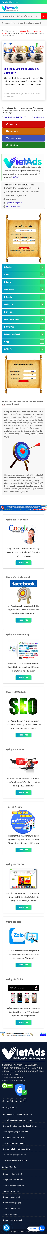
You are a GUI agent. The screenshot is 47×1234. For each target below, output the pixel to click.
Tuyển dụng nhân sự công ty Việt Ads (14, 1137)
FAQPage (15, 177)
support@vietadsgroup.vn (14, 203)
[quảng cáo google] (23, 508)
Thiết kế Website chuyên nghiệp (12, 1203)
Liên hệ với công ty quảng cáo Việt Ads (14, 1155)
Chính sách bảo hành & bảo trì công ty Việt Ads (17, 1149)
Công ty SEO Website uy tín (11, 1191)
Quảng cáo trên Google (17, 519)
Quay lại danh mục (14, 117)
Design (9, 267)
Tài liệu (9, 349)
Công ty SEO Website (16, 692)
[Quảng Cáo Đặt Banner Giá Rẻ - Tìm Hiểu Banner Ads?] (23, 649)
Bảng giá (9, 304)
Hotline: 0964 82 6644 (11, 2)
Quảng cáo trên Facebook (18, 577)
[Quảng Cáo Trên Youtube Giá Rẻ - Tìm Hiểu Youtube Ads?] (23, 764)
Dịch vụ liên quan (12, 319)
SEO (7, 275)
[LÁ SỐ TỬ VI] (23, 238)
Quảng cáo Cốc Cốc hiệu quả (11, 1208)
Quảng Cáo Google (13, 334)
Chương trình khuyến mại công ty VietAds (15, 1160)
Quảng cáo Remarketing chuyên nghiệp (14, 1185)
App (7, 342)
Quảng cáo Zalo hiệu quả (10, 1214)
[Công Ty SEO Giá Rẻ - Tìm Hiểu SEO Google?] (23, 706)
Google (9, 297)
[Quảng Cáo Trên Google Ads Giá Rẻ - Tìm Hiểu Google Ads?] (23, 534)
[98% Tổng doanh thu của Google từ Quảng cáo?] (23, 53)
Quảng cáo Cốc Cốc (15, 864)
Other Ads (10, 327)
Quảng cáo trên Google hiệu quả (12, 1174)
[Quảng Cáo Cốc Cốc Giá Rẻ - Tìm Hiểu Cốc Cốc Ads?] (23, 879)
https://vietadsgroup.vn (13, 206)
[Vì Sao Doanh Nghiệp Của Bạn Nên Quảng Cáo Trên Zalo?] (23, 936)
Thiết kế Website (14, 807)
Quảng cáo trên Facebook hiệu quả (13, 1180)
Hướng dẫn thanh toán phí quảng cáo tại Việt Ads (17, 1120)
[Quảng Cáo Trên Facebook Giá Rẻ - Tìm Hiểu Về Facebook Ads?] (23, 592)
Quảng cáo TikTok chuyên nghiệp (12, 1220)
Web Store (10, 312)
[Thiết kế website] (23, 822)
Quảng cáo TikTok (14, 979)
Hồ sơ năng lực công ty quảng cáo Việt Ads (15, 1132)
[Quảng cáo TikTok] (23, 994)
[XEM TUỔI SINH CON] (23, 374)
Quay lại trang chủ (39, 117)
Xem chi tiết (23, 563)
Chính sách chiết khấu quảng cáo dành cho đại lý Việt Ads (20, 1126)
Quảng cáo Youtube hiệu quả (11, 1197)
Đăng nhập (7, 96)
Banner (9, 282)
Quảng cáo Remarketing (17, 634)
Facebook (10, 289)
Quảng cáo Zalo (13, 921)
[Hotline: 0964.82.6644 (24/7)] (6, 1228)
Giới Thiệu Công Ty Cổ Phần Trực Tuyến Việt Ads (17, 1114)
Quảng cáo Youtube (15, 749)
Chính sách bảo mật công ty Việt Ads (14, 1143)
